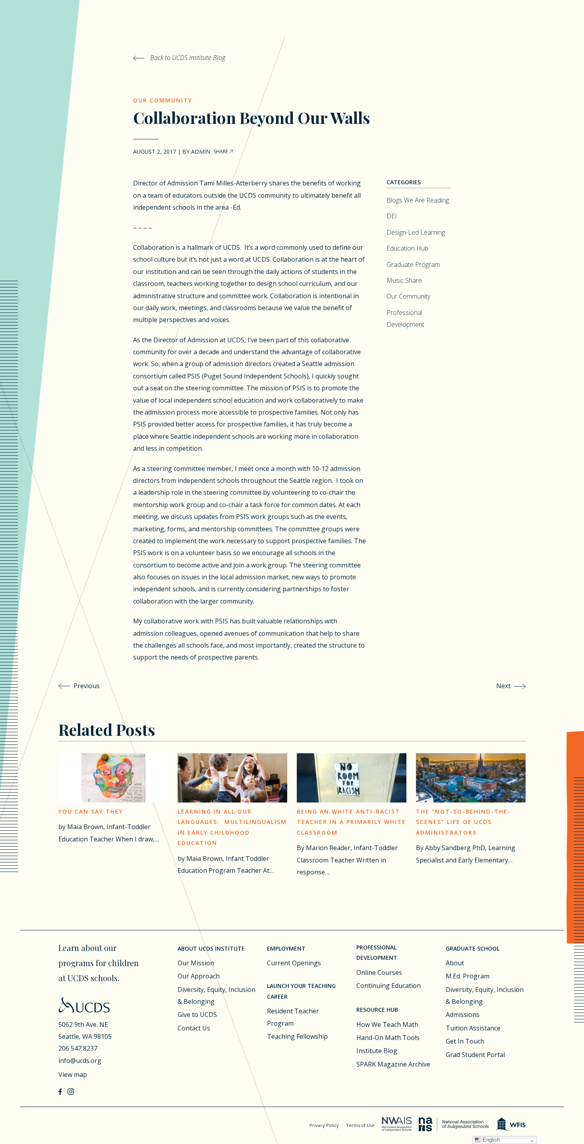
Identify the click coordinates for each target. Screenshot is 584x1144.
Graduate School (472, 948)
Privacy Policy (324, 1125)
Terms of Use (360, 1125)
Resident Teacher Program (293, 1017)
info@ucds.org (79, 1060)
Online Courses (379, 972)
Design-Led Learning (416, 232)
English (490, 1140)
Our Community (162, 100)
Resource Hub (377, 1009)
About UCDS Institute (211, 948)
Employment (286, 948)
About (455, 963)
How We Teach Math (387, 1024)
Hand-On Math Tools (388, 1037)
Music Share (404, 280)
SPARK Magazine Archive (393, 1064)
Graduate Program (413, 264)
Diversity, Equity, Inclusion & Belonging (216, 995)
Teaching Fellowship (297, 1036)
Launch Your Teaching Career (301, 991)
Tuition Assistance (473, 1028)
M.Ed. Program (467, 976)
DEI (392, 216)
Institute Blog (376, 1050)
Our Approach (199, 976)
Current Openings (294, 963)
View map (72, 1074)
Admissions (463, 1014)
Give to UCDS (197, 1014)
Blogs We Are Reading (418, 200)
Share (221, 151)
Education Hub (407, 248)
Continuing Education (388, 985)
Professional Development (376, 952)
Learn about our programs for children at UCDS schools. (98, 962)
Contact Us (194, 1028)
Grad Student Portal (475, 1054)
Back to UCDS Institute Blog (187, 57)
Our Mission (196, 963)
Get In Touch (465, 1041)
